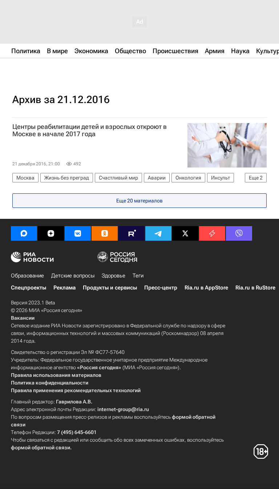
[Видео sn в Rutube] (131, 233)
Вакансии (23, 318)
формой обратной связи (40, 447)
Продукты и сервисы (110, 287)
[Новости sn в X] (185, 233)
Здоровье (113, 275)
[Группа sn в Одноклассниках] (105, 233)
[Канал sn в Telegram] (158, 233)
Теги (138, 275)
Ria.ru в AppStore (206, 287)
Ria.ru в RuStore (255, 287)
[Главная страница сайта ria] (47, 68)
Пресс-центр (160, 287)
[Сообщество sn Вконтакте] (78, 233)
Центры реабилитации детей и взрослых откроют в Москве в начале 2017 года (89, 130)
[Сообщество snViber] (239, 233)
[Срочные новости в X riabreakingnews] (212, 233)
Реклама (64, 287)
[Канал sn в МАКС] (24, 233)
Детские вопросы (72, 275)
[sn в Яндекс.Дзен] (51, 233)
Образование (27, 275)
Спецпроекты (28, 287)
